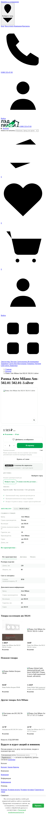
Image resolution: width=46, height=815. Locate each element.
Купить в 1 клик (23, 459)
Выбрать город (10, 482)
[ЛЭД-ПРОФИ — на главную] (10, 126)
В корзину (30, 445)
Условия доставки (27, 790)
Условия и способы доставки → (27, 482)
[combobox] (26, 130)
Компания (18, 26)
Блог (2, 26)
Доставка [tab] (23, 557)
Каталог (8, 371)
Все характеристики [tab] (9, 557)
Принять (38, 805)
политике (11, 760)
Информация (6, 782)
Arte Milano (6, 508)
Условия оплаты (14, 790)
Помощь (4, 790)
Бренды (16, 767)
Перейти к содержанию (10, 2)
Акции (10, 767)
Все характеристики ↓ (8, 548)
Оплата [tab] (32, 557)
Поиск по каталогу (8, 130)
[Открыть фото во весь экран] (34, 420)
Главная (8, 369)
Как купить (9, 26)
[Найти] (38, 130)
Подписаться (6, 757)
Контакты (26, 26)
